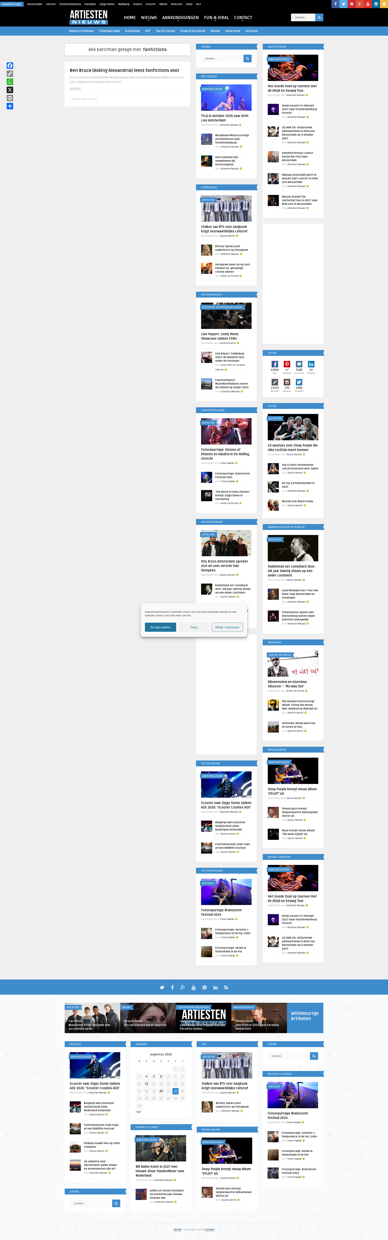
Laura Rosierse (188, 1021)
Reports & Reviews (81, 31)
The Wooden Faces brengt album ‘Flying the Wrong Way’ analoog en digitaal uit (299, 705)
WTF (148, 31)
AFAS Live (176, 4)
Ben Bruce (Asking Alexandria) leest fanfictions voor (124, 70)
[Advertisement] (226, 695)
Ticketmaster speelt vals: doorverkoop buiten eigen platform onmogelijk (298, 616)
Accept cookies (160, 627)
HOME (130, 17)
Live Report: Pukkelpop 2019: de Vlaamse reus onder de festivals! (229, 357)
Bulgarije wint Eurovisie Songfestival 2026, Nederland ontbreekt (230, 826)
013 (198, 4)
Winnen (215, 31)
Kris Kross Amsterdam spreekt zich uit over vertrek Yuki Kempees (224, 565)
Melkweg (123, 4)
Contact (210, 1229)
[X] (10, 90)
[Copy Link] (10, 74)
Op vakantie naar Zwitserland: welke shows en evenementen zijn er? (100, 1165)
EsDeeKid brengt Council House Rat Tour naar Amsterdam (297, 156)
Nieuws (126, 1007)
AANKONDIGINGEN (180, 17)
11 (146, 1084)
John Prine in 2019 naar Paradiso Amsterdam (257, 1026)
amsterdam (34, 4)
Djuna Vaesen (227, 236)
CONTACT (243, 17)
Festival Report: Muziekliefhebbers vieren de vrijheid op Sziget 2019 (232, 384)
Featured (208, 883)
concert (51, 4)
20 (161, 1091)
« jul (138, 1111)
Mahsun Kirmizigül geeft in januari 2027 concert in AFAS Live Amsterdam (300, 178)
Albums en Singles (280, 655)
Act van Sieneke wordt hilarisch (145, 1025)
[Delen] (10, 106)
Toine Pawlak (227, 463)
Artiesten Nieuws (229, 125)
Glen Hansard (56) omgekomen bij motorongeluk (226, 161)
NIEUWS (149, 17)
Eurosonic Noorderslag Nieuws (222, 307)
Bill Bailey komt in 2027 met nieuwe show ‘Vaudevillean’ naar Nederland (160, 1171)
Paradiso (90, 4)
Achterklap (132, 31)
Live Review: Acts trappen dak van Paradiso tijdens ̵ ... (202, 1026)
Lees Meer (75, 88)
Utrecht (151, 4)
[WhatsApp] (10, 82)
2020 (189, 4)
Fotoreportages (109, 31)
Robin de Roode (229, 276)
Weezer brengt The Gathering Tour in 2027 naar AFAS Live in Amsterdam (299, 200)
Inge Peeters (76, 1021)
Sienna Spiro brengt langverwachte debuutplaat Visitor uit (300, 812)
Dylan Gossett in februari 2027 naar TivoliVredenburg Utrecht (299, 109)
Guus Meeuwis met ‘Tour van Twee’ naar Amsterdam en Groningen (300, 594)
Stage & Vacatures (192, 31)
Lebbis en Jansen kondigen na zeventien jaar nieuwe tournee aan (167, 1194)
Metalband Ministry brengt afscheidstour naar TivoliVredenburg (232, 139)
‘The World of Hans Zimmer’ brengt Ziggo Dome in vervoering (232, 495)
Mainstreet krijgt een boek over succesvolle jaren (90, 1026)
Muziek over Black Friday (297, 501)
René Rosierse (228, 343)
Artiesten (252, 31)
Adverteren (232, 31)
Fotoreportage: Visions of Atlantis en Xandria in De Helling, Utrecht (225, 454)
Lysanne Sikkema (230, 391)
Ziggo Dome (107, 4)
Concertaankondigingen (193, 1007)
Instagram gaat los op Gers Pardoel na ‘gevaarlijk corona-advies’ (232, 268)
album (163, 4)
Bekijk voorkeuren (227, 627)
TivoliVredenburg (70, 4)
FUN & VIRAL (216, 17)
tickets (137, 4)
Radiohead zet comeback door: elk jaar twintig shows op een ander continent (233, 589)
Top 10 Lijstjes (165, 31)
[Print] (10, 98)
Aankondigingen (212, 89)
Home (177, 1229)
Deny (194, 627)
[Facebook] (10, 66)
